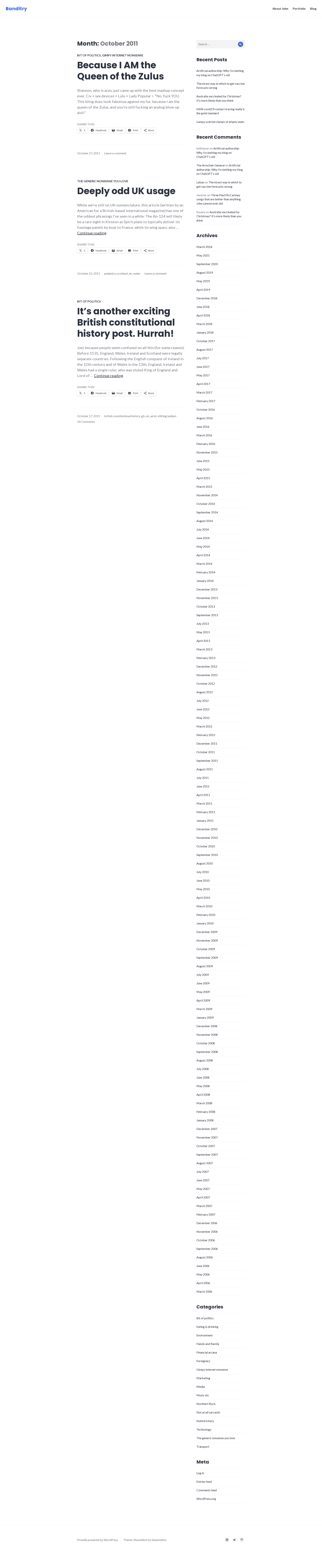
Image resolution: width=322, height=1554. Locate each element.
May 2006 (203, 1274)
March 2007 (204, 1206)
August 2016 (204, 418)
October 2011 (205, 752)
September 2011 (207, 760)
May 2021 (203, 255)
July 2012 (202, 700)
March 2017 (204, 392)
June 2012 (202, 709)
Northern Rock (206, 1403)
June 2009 (202, 983)
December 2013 (206, 589)
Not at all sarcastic (208, 1412)
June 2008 (202, 1077)
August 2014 (204, 521)
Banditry (16, 8)
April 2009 (203, 1000)
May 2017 (203, 375)
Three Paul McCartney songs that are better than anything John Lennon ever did (218, 199)
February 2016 (205, 443)
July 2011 (202, 777)
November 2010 (207, 837)
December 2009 (206, 932)
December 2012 (206, 666)
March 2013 (204, 649)
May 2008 (203, 1086)
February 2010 (205, 914)
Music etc (202, 1395)
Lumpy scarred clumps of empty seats (220, 121)
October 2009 (205, 949)
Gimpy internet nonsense (122, 55)
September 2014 (207, 512)
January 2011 (205, 820)
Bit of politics (89, 55)
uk (130, 273)
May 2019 (203, 281)
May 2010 (203, 889)
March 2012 (204, 726)
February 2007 (205, 1214)
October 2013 (205, 606)
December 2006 (206, 1223)
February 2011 (205, 812)
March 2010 (204, 906)
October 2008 (205, 1043)
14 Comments (86, 421)
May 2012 (203, 717)
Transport (202, 1446)
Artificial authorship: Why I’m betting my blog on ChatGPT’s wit (218, 152)
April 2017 (203, 384)
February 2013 (205, 658)
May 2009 (203, 991)
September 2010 (207, 854)
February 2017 (205, 401)
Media (200, 1386)
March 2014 (204, 563)
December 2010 (206, 829)
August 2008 (204, 1060)
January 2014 (205, 580)
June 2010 (202, 880)
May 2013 (203, 632)
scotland (122, 273)
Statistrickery (205, 1421)
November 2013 (207, 598)
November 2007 (207, 1137)
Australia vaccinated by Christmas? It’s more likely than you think (218, 216)
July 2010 (202, 872)
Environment (204, 1335)
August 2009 (204, 966)
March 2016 (204, 435)
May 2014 (203, 546)
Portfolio (299, 8)
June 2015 (202, 461)
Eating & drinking (207, 1326)
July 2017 (202, 358)
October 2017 (205, 341)
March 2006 (204, 1291)
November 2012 (207, 675)
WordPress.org (206, 1498)
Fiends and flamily (207, 1344)
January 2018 (205, 332)
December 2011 (206, 743)
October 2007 (205, 1146)
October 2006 (205, 1240)
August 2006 (204, 1257)
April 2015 (203, 478)
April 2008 (203, 1094)
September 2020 (207, 264)
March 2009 (204, 1009)
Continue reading (91, 233)
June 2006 (202, 1266)
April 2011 (203, 795)
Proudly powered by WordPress (97, 1540)
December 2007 (206, 1129)
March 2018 (204, 324)
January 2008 (205, 1120)
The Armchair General (210, 165)
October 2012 (205, 683)
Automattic (159, 1540)
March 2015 (204, 486)
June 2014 (202, 538)
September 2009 (207, 957)
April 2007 (203, 1197)
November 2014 (207, 495)
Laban (200, 182)
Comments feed (206, 1490)
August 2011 (204, 769)
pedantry (110, 273)
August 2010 (204, 863)
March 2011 (204, 803)
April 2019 (203, 289)
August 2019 (204, 272)
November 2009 (207, 940)
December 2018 (206, 298)
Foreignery (203, 1361)
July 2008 (202, 1069)
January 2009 (205, 1017)
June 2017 (202, 366)
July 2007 (202, 1171)
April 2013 (203, 640)
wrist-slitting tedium (163, 416)
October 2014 (205, 503)
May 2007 (203, 1188)
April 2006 (203, 1283)
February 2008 (205, 1111)
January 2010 (205, 923)
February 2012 (205, 735)
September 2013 (207, 615)
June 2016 (202, 426)
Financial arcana (206, 1352)
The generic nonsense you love (102, 181)
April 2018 (203, 315)
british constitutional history (122, 416)
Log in (200, 1473)
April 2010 (203, 897)
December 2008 (206, 1026)
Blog (313, 8)
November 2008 (207, 1034)
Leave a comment (115, 153)
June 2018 (202, 306)
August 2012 (204, 692)
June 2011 (202, 786)
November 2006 (207, 1231)
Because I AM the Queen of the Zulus (120, 71)
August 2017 (204, 349)
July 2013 (202, 623)
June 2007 (202, 1180)
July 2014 (202, 529)
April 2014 (203, 555)
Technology (203, 1429)
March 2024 (204, 247)
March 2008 (204, 1103)
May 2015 (203, 469)
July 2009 (202, 974)
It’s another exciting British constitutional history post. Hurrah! (126, 322)
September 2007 (207, 1154)
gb (143, 416)
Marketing (203, 1378)
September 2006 (207, 1248)
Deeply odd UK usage (126, 191)
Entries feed (204, 1481)
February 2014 (205, 572)
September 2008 (207, 1051)
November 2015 (207, 452)
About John (280, 8)
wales (136, 273)
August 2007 (204, 1163)
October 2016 (205, 409)
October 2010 (205, 846)
